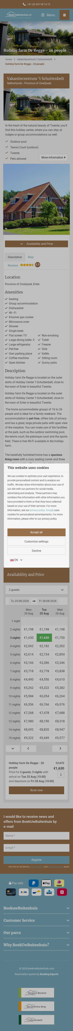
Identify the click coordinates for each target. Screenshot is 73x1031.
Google (50, 510)
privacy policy (37, 510)
